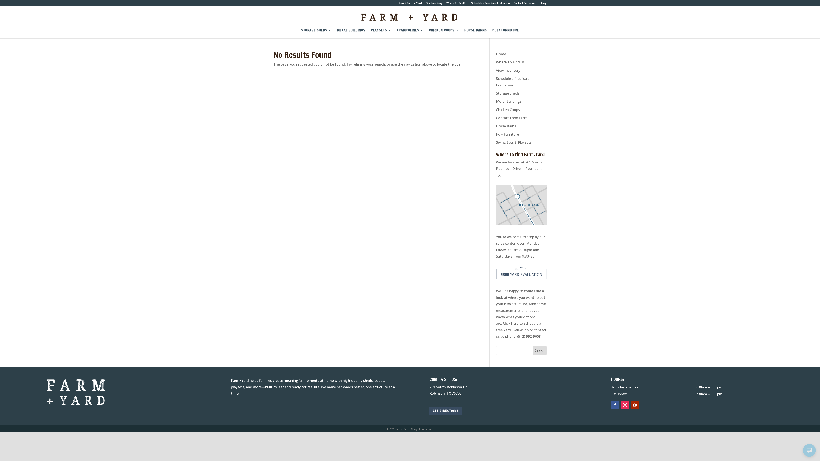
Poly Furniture (505, 30)
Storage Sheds (314, 30)
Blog (544, 3)
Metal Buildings (351, 30)
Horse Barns (475, 30)
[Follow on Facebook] (615, 405)
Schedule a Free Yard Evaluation (490, 3)
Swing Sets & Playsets (514, 142)
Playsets (379, 30)
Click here (510, 323)
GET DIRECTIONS (446, 411)
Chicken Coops (442, 30)
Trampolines (408, 30)
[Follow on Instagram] (625, 405)
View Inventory (508, 70)
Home (501, 54)
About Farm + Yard (410, 3)
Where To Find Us (456, 3)
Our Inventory (434, 3)
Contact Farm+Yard (525, 3)
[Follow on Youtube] (635, 405)
